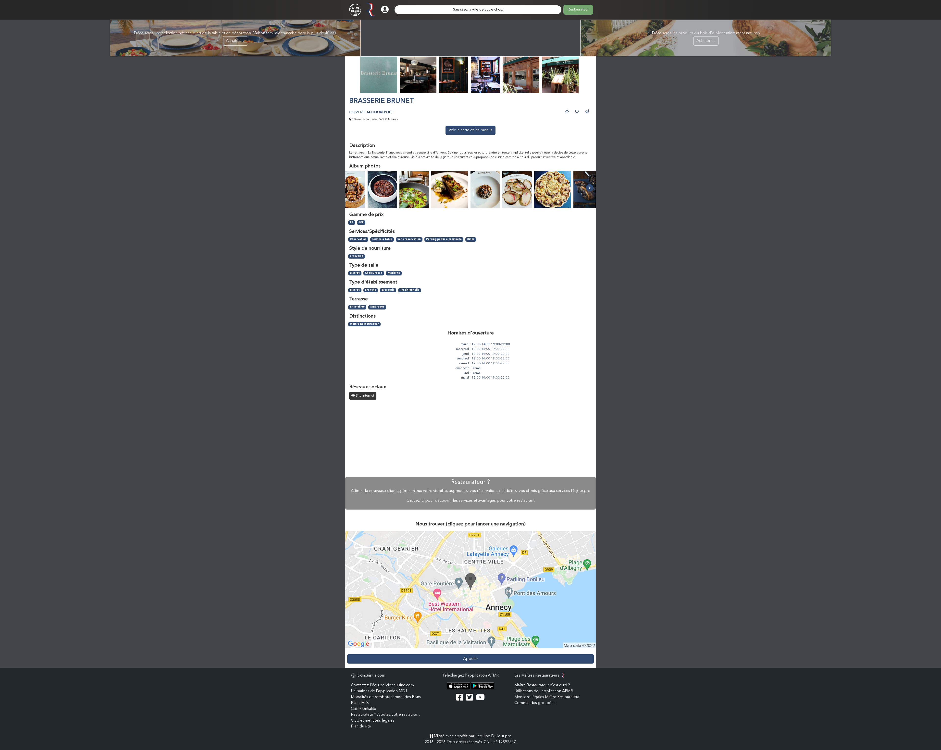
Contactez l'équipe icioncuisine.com (382, 685)
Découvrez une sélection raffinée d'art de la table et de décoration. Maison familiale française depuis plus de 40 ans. (235, 37)
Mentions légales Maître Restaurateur (547, 697)
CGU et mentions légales (372, 721)
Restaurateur (578, 10)
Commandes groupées (534, 703)
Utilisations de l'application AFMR (543, 691)
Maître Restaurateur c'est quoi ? (542, 685)
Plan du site (361, 726)
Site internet (364, 395)
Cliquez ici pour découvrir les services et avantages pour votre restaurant (470, 501)
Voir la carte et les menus (470, 130)
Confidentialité (363, 709)
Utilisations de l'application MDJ (379, 691)
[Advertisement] (470, 439)
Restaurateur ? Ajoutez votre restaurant (385, 715)
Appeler (470, 659)
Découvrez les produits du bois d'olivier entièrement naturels (706, 37)
